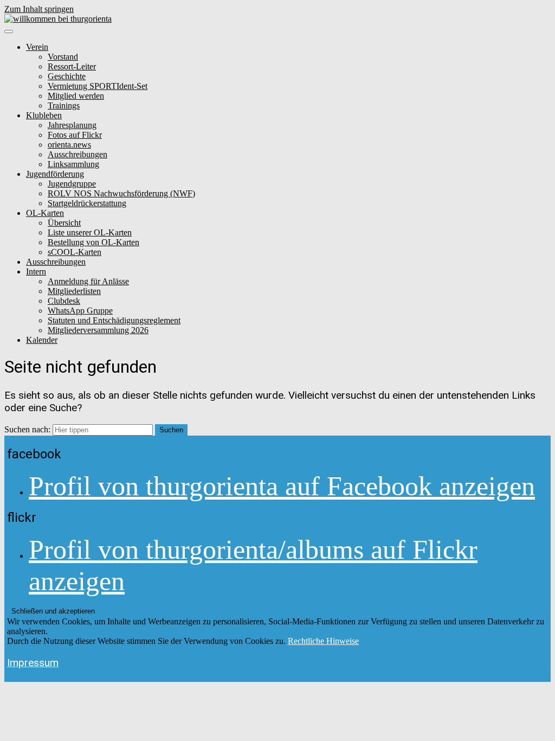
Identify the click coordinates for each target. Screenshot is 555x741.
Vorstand (63, 56)
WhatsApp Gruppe (80, 310)
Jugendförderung (55, 173)
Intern (36, 271)
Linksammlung (73, 164)
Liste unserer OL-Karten (90, 232)
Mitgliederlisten (74, 291)
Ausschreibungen (77, 154)
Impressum (33, 662)
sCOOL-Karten (74, 252)
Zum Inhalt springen (39, 9)
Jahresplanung (72, 125)
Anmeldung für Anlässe (88, 281)
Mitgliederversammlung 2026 (98, 330)
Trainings (64, 105)
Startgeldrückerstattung (87, 203)
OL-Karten (45, 213)
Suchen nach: (27, 429)
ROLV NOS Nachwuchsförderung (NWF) (121, 193)
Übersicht (64, 222)
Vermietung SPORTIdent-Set (97, 86)
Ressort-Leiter (72, 66)
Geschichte (67, 76)
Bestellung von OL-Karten (93, 242)
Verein (37, 47)
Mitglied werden (76, 95)
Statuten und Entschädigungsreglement (114, 320)
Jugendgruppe (72, 183)
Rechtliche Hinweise (323, 641)
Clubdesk (64, 300)
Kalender (41, 339)
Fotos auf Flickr (75, 134)
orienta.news (69, 144)
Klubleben (44, 115)
